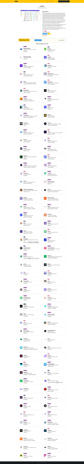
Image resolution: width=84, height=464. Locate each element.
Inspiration (49, 84)
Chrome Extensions (35, 242)
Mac (52, 191)
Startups (56, 208)
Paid (48, 55)
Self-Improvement (29, 242)
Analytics (28, 92)
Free (48, 370)
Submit (51, 1)
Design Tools (53, 59)
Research (55, 150)
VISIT (49, 33)
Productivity (47, 32)
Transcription (29, 183)
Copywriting (29, 167)
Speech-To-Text (29, 258)
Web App (25, 440)
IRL (28, 150)
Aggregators (56, 191)
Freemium (25, 46)
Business (44, 32)
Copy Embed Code (38, 40)
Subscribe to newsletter (63, 1)
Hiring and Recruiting (54, 125)
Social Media (57, 382)
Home (48, 1)
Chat (27, 117)
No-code (25, 117)
